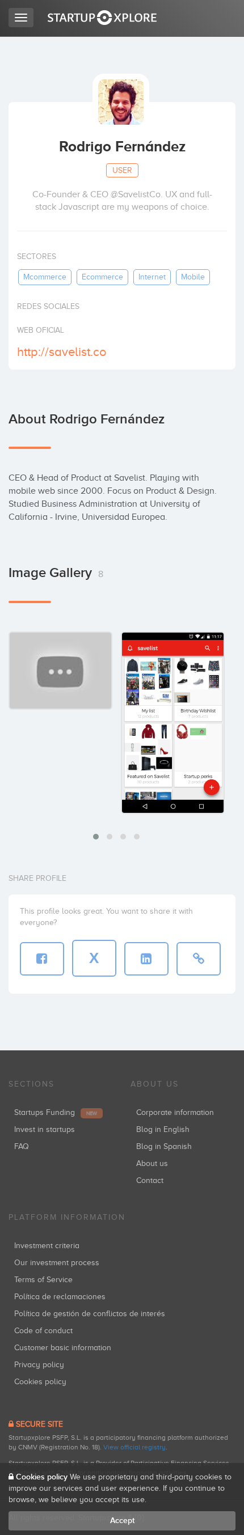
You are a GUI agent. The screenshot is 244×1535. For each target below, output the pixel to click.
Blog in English (163, 1129)
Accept (122, 1520)
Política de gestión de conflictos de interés (89, 1313)
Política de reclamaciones (60, 1296)
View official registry (134, 1447)
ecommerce (102, 277)
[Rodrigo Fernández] (173, 722)
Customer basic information (62, 1347)
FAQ (21, 1146)
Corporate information (175, 1112)
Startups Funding (55, 1112)
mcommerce (44, 277)
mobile (193, 277)
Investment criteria (46, 1245)
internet (152, 277)
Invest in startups (44, 1129)
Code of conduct (43, 1330)
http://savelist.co (62, 352)
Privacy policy (39, 1364)
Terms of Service (43, 1279)
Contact (149, 1180)
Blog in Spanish (164, 1146)
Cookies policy (40, 1381)
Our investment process (56, 1262)
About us (152, 1163)
